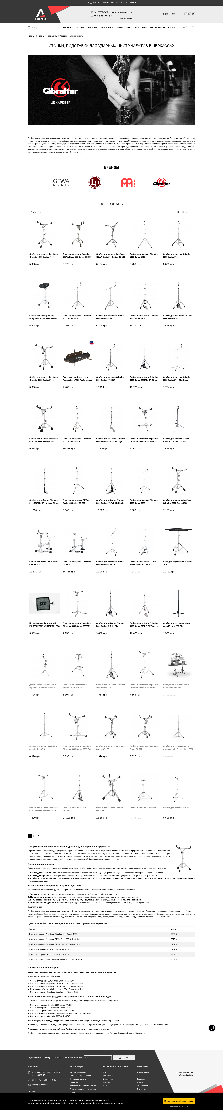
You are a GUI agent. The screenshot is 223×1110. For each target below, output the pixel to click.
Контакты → (34, 1067)
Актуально (142, 1067)
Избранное (108, 1079)
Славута (130, 1033)
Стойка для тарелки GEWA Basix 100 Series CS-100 (52, 981)
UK (29, 1091)
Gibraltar (144, 1025)
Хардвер (63, 36)
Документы (141, 1089)
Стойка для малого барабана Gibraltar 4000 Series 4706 (53, 934)
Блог (165, 14)
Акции (139, 1072)
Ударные (32, 36)
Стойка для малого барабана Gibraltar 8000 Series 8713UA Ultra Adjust (60, 1013)
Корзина (106, 1082)
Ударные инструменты (47, 36)
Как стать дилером (78, 1072)
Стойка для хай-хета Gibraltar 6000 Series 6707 (50, 1016)
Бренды (140, 1082)
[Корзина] (193, 27)
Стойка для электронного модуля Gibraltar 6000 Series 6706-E (55, 960)
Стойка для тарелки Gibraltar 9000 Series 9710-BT (51, 1005)
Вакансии (141, 1079)
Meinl (166, 1025)
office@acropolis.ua (40, 1085)
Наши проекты (143, 1086)
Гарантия (74, 1082)
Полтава (113, 1033)
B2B (173, 14)
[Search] (29, 27)
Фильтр (34, 212)
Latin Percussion (156, 1025)
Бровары (122, 1033)
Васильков (140, 1033)
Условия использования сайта (83, 1086)
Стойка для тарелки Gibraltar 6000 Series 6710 (49, 955)
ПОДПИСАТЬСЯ (124, 1058)
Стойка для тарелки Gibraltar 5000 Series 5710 (49, 949)
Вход (105, 1072)
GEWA (137, 1025)
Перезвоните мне (125, 19)
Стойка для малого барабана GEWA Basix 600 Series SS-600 (55, 939)
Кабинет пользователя (115, 1067)
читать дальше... (81, 152)
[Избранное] (188, 27)
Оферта (73, 1093)
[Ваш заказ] (183, 27)
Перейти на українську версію (178, 1101)
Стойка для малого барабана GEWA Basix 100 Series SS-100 (55, 944)
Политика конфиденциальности (83, 1089)
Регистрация (108, 1076)
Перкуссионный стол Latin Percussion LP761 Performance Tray (57, 989)
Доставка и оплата (78, 1079)
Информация (77, 1067)
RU (33, 1091)
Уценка (146, 1072)
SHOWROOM (101, 12)
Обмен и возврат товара (80, 1076)
